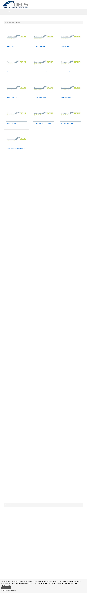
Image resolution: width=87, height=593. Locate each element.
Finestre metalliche (39, 46)
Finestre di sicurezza (67, 97)
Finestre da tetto (11, 123)
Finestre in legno (66, 46)
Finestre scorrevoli (12, 97)
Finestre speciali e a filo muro (42, 123)
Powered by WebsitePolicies (8, 590)
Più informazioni (6, 585)
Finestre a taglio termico (41, 72)
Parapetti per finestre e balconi (16, 148)
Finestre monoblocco (40, 97)
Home (5, 12)
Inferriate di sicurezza (67, 123)
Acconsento (6, 588)
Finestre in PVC (11, 46)
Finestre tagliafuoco (67, 72)
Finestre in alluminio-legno (14, 72)
